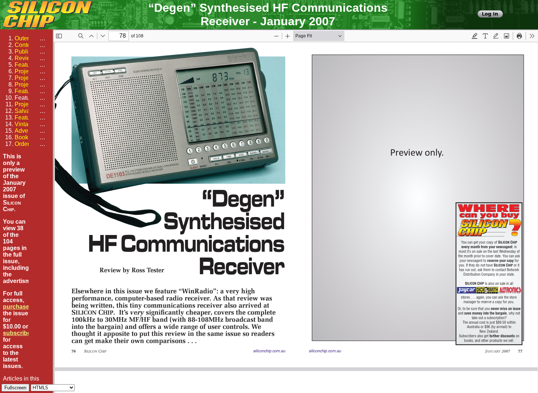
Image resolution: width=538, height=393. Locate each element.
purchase (16, 307)
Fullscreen (15, 387)
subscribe (17, 333)
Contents (26, 45)
